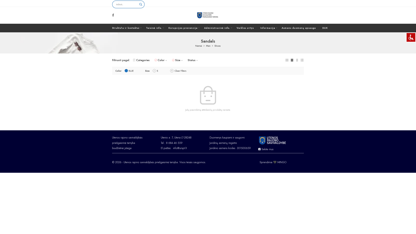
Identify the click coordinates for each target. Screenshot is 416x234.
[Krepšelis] (299, 15)
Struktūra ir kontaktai (126, 28)
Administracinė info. (217, 28)
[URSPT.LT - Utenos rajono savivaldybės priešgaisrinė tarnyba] (208, 15)
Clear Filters (180, 70)
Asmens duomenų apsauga (299, 28)
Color (161, 60)
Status (191, 60)
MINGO (281, 162)
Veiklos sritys (245, 28)
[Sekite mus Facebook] (113, 15)
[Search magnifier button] (140, 4)
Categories (143, 60)
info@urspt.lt (180, 148)
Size (177, 60)
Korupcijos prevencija (183, 28)
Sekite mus (267, 149)
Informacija (267, 28)
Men (208, 46)
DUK (325, 28)
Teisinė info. (154, 28)
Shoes (217, 46)
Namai (198, 46)
